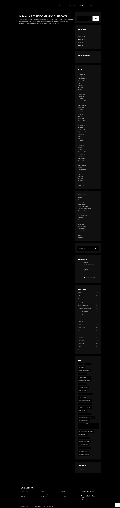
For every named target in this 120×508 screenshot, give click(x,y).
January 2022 (81, 149)
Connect (90, 5)
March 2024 (81, 92)
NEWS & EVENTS (82, 215)
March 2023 (81, 118)
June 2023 (80, 111)
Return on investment (84, 438)
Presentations (81, 222)
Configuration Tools (83, 387)
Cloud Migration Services (84, 380)
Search (79, 15)
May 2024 (80, 87)
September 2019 (82, 169)
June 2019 (80, 176)
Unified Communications (84, 448)
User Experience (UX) (83, 451)
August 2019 (81, 171)
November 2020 (82, 163)
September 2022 (82, 131)
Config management (83, 206)
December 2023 (82, 98)
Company (80, 5)
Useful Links (44, 496)
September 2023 (82, 105)
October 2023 (81, 103)
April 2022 (80, 143)
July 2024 (80, 83)
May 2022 (80, 140)
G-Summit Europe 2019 (84, 420)
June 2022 (80, 138)
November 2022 (82, 127)
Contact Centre (82, 390)
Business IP (81, 367)
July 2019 (80, 174)
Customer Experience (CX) (84, 208)
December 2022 (82, 125)
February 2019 (81, 183)
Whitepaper (81, 237)
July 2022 (80, 136)
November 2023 (82, 100)
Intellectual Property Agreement (86, 431)
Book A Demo (24, 494)
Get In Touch (24, 491)
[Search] (96, 248)
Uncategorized (81, 230)
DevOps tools (82, 410)
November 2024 (82, 74)
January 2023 (81, 123)
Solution (61, 5)
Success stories (82, 226)
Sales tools (81, 224)
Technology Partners (83, 444)
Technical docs (82, 228)
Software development (84, 441)
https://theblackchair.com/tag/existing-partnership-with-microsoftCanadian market (88, 426)
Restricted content (83, 33)
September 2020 (82, 165)
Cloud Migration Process (84, 377)
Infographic (81, 213)
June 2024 (80, 85)
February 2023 (81, 120)
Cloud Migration (82, 204)
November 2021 (82, 154)
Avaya (80, 363)
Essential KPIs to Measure (84, 413)
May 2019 (80, 178)
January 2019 (81, 185)
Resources (72, 5)
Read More (21, 28)
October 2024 (81, 76)
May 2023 (80, 114)
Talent (42, 491)
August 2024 (81, 80)
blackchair (25, 13)
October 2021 (81, 156)
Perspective (81, 217)
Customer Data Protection (84, 400)
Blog (79, 199)
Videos (80, 235)
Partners (23, 496)
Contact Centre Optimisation (85, 393)
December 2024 (82, 72)
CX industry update (83, 210)
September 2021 (82, 158)
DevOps (88, 407)
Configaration (82, 383)
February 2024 (81, 94)
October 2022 (81, 129)
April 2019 (80, 180)
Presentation (81, 219)
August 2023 (81, 107)
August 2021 (81, 160)
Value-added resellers (84, 454)
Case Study (81, 202)
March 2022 (81, 145)
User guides (81, 233)
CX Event (81, 407)
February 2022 (81, 147)
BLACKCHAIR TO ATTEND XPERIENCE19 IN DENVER (43, 16)
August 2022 (81, 134)
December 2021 (82, 151)
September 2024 (82, 78)
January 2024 (81, 96)
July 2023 (80, 109)
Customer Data (82, 397)
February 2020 (81, 167)
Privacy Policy (44, 494)
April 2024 (80, 89)
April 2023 (80, 116)
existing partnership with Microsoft (86, 417)
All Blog (80, 197)
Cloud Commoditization (84, 370)
